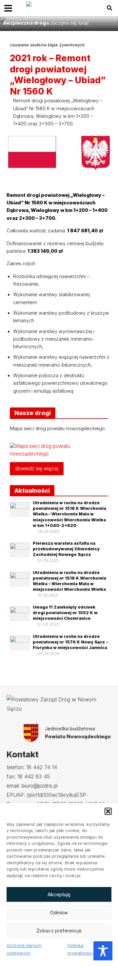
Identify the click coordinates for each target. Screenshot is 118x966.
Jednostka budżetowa (78, 732)
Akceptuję (59, 894)
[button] (108, 811)
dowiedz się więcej (36, 468)
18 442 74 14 (41, 767)
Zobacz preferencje (59, 930)
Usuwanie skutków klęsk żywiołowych (47, 44)
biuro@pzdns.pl (40, 785)
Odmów (59, 912)
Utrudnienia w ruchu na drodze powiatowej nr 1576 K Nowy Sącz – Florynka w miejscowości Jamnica (70, 642)
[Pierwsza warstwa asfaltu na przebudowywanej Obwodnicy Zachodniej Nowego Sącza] (20, 549)
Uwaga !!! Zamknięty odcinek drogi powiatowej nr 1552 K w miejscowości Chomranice (65, 613)
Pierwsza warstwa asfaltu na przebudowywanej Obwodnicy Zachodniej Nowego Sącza (66, 549)
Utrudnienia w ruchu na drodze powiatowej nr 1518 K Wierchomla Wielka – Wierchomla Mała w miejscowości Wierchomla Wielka (69, 581)
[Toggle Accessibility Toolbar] (103, 951)
